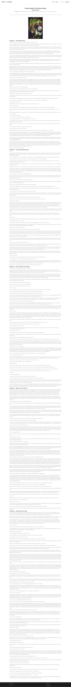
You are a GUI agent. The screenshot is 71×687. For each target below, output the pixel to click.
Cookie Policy (48, 685)
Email (10, 685)
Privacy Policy (48, 684)
